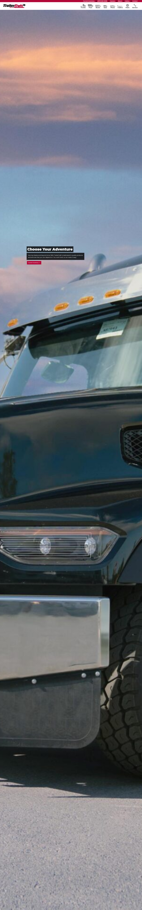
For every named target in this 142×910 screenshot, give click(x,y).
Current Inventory (89, 1)
